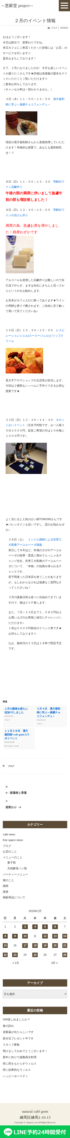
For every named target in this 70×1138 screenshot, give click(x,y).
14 (64, 936)
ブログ (54, 28)
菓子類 (11, 862)
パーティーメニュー (15, 874)
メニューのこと (12, 857)
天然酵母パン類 (17, 868)
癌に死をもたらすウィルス (19, 1063)
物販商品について (14, 897)
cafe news (9, 834)
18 (35, 945)
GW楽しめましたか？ (16, 1019)
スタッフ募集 (11, 1044)
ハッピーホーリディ (15, 1076)
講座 (5, 891)
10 (25, 936)
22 (5, 954)
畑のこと (8, 880)
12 (44, 936)
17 (25, 945)
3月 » (54, 962)
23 (14, 954)
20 (55, 945)
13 (55, 936)
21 (64, 945)
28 (64, 954)
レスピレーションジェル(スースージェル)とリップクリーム (35, 335)
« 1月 (16, 962)
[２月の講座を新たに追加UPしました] (35, 123)
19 (44, 945)
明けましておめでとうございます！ (25, 1051)
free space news (13, 840)
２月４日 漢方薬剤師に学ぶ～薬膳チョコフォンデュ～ (48, 712)
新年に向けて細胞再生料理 (19, 1057)
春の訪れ (8, 1025)
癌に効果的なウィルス (17, 1069)
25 (35, 954)
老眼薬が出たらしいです (18, 1032)
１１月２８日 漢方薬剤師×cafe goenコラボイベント (16, 734)
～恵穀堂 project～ (17, 5)
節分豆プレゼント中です (18, 1038)
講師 (5, 885)
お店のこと (10, 851)
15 (5, 945)
